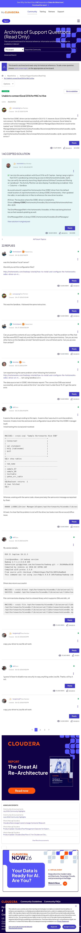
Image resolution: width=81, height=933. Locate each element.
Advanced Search (10, 55)
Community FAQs (52, 901)
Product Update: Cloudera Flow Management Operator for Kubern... (26, 829)
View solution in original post (19, 221)
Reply (74, 143)
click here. (4, 928)
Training (43, 11)
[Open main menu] (78, 21)
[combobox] (50, 50)
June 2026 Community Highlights (14, 817)
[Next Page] (49, 729)
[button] (77, 115)
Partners (51, 11)
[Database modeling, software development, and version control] (78, 239)
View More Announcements (40, 840)
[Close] (76, 906)
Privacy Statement (63, 921)
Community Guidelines (31, 901)
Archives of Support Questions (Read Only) (33, 76)
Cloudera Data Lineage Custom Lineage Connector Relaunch (24, 823)
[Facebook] (2, 910)
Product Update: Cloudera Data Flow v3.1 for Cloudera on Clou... (25, 835)
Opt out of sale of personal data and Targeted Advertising (20, 927)
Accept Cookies (69, 927)
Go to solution (72, 91)
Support (60, 11)
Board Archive (11, 76)
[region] (42, 918)
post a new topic (21, 68)
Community (32, 11)
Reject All (54, 927)
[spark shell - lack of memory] (2, 239)
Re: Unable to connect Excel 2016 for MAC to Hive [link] (19, 78)
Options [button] (7, 84)
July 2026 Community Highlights (14, 811)
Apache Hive (12, 102)
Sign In (6, 21)
